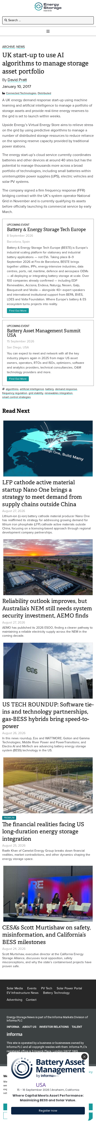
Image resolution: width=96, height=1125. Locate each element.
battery (49, 389)
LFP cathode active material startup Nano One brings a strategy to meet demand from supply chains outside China (42, 493)
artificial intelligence (32, 389)
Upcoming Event (18, 224)
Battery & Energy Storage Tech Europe (46, 229)
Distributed (44, 93)
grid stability (36, 393)
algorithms (12, 389)
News (20, 47)
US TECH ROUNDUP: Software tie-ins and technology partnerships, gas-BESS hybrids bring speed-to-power (48, 715)
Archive (8, 47)
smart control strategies (16, 397)
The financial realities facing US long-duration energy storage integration (43, 831)
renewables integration (59, 393)
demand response (66, 389)
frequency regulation (14, 393)
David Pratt (17, 80)
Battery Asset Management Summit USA (44, 333)
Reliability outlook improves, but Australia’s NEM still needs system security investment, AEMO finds (47, 608)
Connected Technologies (21, 93)
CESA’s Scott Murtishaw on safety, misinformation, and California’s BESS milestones (46, 935)
